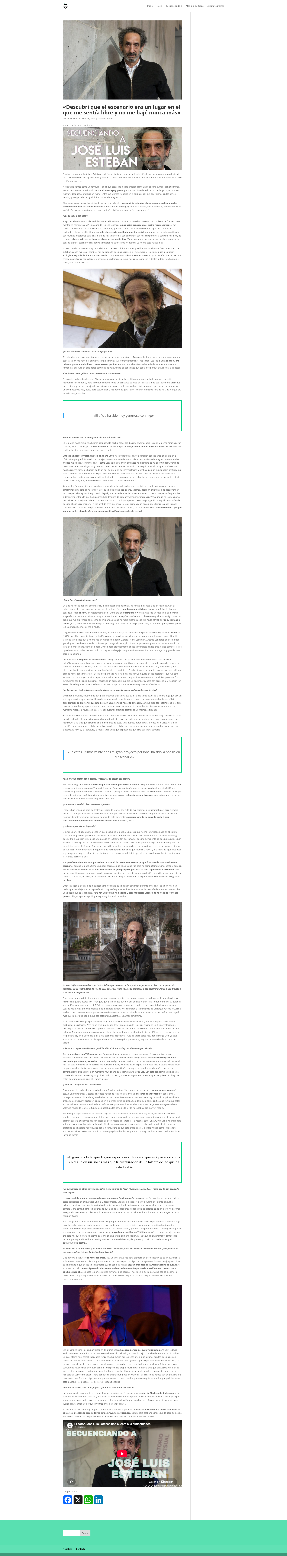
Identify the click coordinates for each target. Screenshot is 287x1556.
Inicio (150, 6)
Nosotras (67, 1548)
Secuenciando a (174, 6)
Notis (159, 6)
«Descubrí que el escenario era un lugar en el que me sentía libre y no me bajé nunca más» (122, 109)
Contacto (81, 1548)
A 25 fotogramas (215, 6)
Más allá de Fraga (195, 6)
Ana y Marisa (73, 118)
